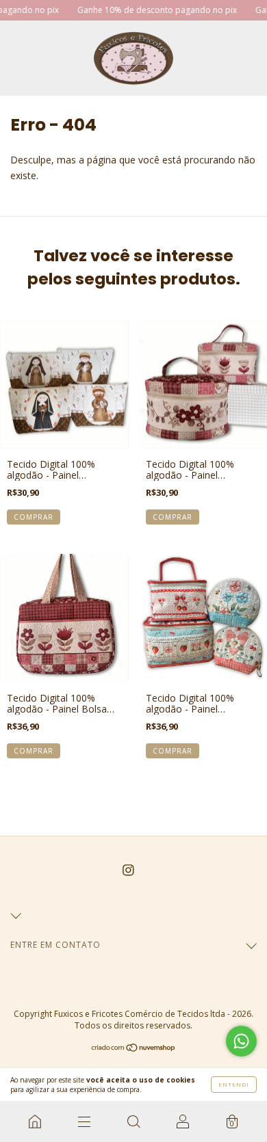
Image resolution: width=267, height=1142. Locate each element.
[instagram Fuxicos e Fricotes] (128, 870)
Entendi (233, 1084)
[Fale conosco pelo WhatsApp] (241, 1041)
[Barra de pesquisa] (133, 1121)
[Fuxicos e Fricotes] (35, 1121)
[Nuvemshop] (134, 1048)
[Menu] (84, 1121)
